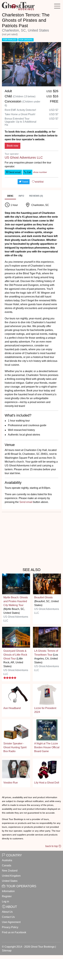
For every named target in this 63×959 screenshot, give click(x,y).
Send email (14, 172)
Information (8, 891)
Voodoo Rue (10, 782)
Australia (7, 860)
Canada (6, 865)
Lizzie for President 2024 (45, 710)
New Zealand (9, 870)
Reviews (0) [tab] (36, 196)
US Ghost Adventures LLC (24, 157)
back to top (51, 846)
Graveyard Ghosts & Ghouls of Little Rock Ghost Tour (15, 654)
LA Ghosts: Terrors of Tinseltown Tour (46, 652)
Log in (5, 901)
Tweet (24, 181)
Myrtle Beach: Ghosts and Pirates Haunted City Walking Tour (15, 601)
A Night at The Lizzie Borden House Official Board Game (46, 747)
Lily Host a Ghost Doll (46, 782)
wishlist (39, 181)
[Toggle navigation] (57, 6)
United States (9, 881)
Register (7, 896)
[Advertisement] (31, 539)
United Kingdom (11, 875)
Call (28, 172)
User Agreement (11, 922)
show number (40, 172)
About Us (7, 911)
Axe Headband (12, 708)
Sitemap (6, 950)
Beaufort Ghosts (43, 597)
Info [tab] (21, 196)
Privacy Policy (10, 927)
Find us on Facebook (14, 932)
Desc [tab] (10, 196)
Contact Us (8, 917)
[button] (6, 64)
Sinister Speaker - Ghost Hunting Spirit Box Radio (14, 747)
